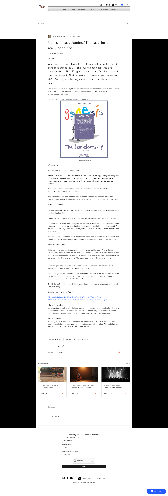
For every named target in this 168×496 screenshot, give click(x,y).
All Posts (41, 23)
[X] (113, 5)
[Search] (116, 5)
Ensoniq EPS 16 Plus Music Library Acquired (50, 386)
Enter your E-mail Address (70, 437)
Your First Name (67, 444)
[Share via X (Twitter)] (54, 346)
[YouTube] (107, 5)
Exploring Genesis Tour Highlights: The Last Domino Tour (114, 386)
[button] (127, 23)
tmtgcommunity (83, 339)
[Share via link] (63, 346)
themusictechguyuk (55, 339)
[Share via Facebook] (49, 346)
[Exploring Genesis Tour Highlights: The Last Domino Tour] (116, 374)
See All (127, 363)
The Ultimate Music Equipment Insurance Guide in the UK (83, 386)
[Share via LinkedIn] (58, 346)
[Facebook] (104, 5)
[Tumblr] (110, 5)
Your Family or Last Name (70, 451)
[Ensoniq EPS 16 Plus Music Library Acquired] (52, 374)
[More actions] (119, 36)
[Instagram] (101, 5)
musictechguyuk (70, 339)
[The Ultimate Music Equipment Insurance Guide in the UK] (84, 374)
